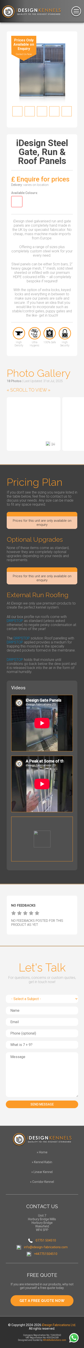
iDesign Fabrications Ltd (58, 1325)
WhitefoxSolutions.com (54, 1340)
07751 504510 (46, 1240)
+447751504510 (45, 1253)
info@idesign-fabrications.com (46, 1247)
